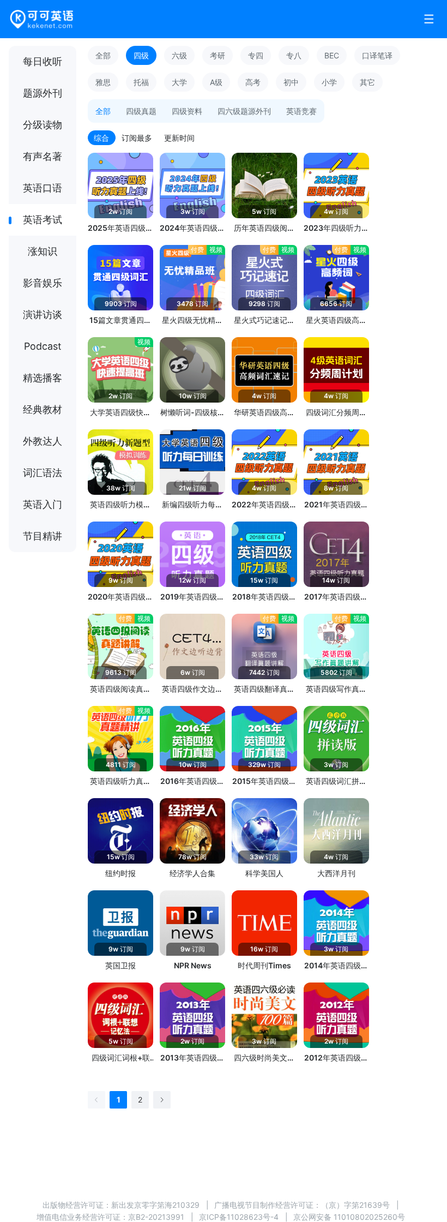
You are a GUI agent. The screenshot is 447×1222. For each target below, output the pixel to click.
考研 (217, 55)
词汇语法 (42, 472)
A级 (216, 82)
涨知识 (42, 251)
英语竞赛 (301, 111)
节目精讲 (42, 536)
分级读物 (42, 124)
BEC (331, 55)
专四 (255, 55)
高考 (253, 82)
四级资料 (187, 111)
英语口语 (42, 188)
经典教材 (42, 409)
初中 (291, 82)
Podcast (43, 346)
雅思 (103, 82)
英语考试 (42, 219)
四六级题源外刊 (244, 111)
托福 (141, 82)
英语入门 (42, 504)
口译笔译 (377, 55)
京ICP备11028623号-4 (239, 1216)
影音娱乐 (42, 283)
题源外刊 (42, 93)
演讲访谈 (42, 314)
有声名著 (42, 156)
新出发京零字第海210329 (155, 1204)
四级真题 (141, 111)
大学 (179, 82)
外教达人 (42, 441)
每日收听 (42, 61)
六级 (179, 55)
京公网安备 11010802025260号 (349, 1216)
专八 (293, 55)
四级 (141, 55)
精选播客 (42, 378)
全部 (103, 55)
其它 (367, 82)
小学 (329, 82)
